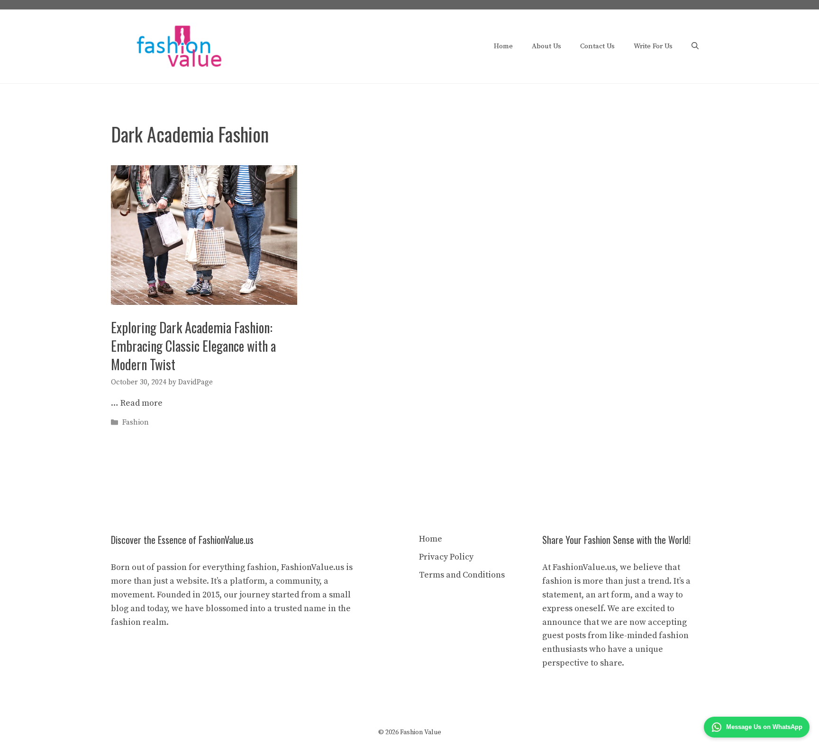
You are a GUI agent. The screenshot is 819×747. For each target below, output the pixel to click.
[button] (695, 46)
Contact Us (597, 46)
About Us (546, 46)
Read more (141, 403)
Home (503, 46)
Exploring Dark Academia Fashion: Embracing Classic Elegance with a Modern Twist (193, 346)
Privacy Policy (446, 556)
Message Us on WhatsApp (764, 726)
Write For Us (653, 46)
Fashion (135, 422)
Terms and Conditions (462, 574)
